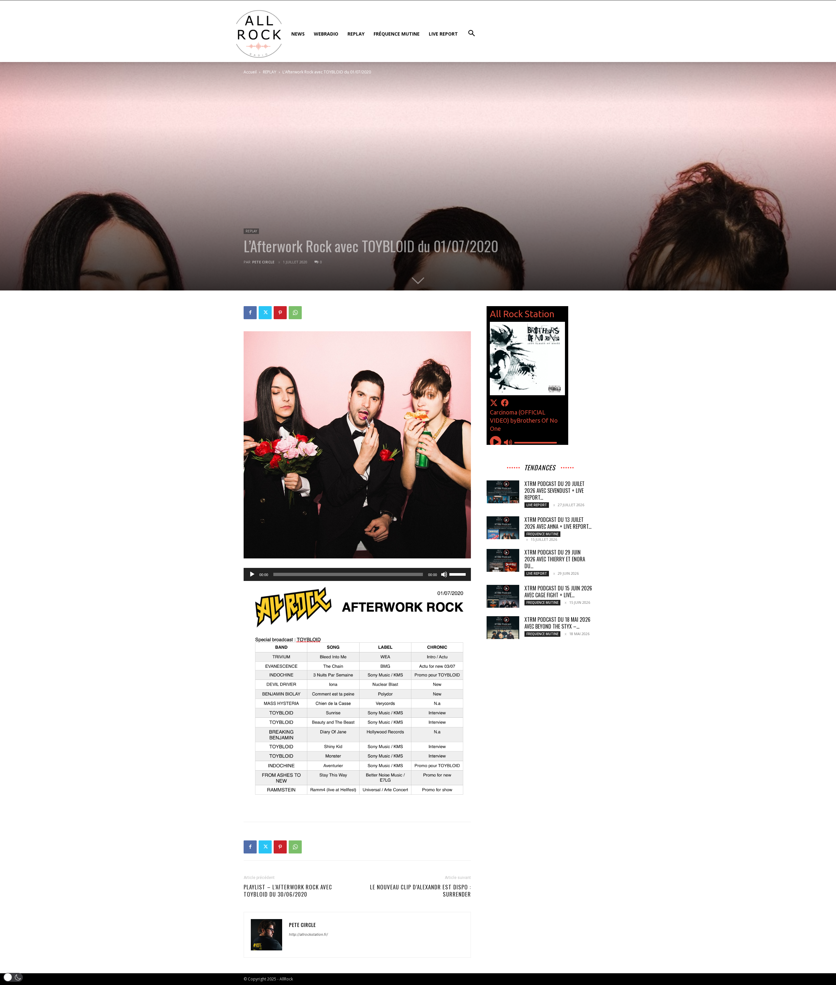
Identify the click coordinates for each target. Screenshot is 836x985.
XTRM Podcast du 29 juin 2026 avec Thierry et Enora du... (554, 559)
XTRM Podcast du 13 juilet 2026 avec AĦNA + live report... (557, 523)
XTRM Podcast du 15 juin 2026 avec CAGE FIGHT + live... (558, 591)
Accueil (250, 72)
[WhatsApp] (295, 312)
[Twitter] (265, 312)
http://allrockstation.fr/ (308, 934)
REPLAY (269, 72)
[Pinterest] (280, 312)
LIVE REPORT (536, 505)
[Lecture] (252, 574)
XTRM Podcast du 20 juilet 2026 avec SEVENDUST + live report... (554, 490)
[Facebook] (250, 312)
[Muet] (444, 574)
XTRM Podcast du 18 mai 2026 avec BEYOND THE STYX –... (557, 623)
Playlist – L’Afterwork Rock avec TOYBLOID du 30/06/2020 (288, 890)
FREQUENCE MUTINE (542, 534)
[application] (357, 574)
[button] (13, 977)
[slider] (458, 574)
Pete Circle (263, 261)
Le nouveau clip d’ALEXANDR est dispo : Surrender (420, 890)
